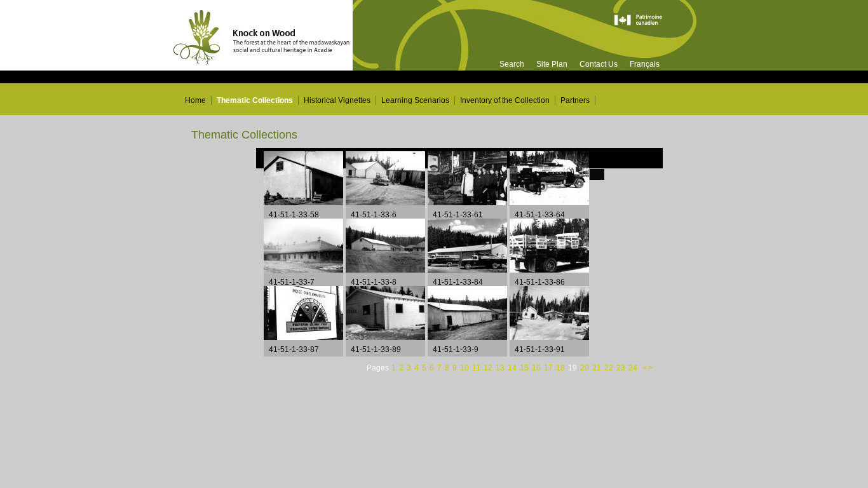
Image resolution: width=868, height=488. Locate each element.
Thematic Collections (255, 100)
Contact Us (599, 64)
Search (511, 64)
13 (501, 367)
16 (537, 367)
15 (525, 367)
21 (597, 367)
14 (513, 367)
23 (621, 367)
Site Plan (551, 64)
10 (465, 367)
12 (489, 367)
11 (477, 367)
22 (609, 367)
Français (645, 64)
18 (561, 367)
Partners (575, 100)
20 (584, 367)
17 (549, 367)
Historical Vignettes (337, 100)
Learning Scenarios (415, 100)
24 (633, 367)
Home (195, 100)
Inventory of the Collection (505, 100)
